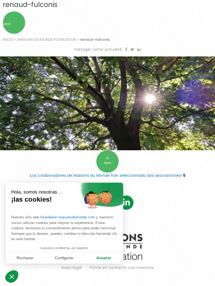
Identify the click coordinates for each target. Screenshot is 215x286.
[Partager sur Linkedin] (139, 49)
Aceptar (103, 258)
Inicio (8, 39)
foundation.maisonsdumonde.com (67, 217)
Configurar (64, 258)
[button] (11, 276)
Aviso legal (71, 267)
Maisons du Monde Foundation (46, 39)
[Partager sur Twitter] (132, 49)
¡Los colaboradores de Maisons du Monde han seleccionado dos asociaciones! (106, 175)
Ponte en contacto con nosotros (122, 267)
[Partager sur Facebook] (126, 49)
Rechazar (25, 258)
